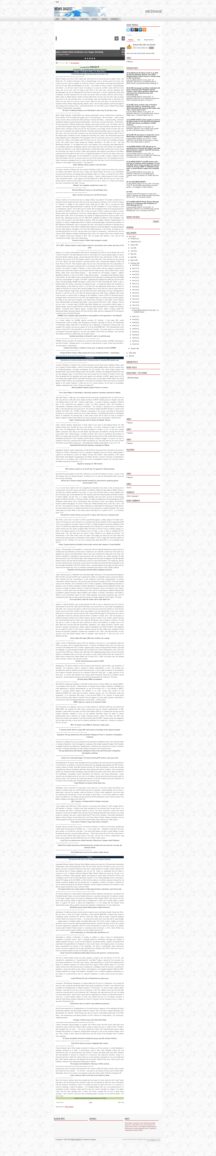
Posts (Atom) (69, 1107)
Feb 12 (134, 308)
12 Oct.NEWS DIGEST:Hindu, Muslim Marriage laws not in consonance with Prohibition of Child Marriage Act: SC (142, 203)
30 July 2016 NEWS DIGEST (136, 182)
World (73, 19)
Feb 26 (134, 271)
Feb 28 (134, 265)
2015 (130, 356)
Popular (130, 40)
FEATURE (95, 19)
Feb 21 (134, 284)
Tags (138, 40)
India (65, 19)
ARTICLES (104, 19)
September (134, 242)
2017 (130, 236)
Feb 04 (134, 335)
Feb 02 (134, 341)
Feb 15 (134, 299)
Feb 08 (134, 322)
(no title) (129, 192)
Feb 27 (134, 268)
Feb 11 (134, 316)
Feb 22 (134, 281)
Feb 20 (134, 287)
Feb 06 (134, 329)
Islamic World (84, 19)
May (132, 254)
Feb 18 (134, 293)
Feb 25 (134, 274)
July (132, 248)
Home (57, 2)
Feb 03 (134, 338)
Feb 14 (134, 302)
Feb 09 (134, 319)
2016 (130, 353)
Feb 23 (134, 277)
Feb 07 (134, 325)
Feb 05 (134, 332)
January (133, 348)
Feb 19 (134, 290)
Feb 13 (134, 305)
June (132, 251)
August (132, 245)
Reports (130, 61)
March (133, 260)
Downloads (115, 19)
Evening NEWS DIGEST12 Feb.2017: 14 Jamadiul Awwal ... (145, 311)
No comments (75, 63)
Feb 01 (134, 344)
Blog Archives (148, 40)
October (133, 239)
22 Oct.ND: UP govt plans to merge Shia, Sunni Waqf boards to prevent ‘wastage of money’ (142, 135)
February (133, 263)
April (131, 257)
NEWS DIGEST (64, 8)
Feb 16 (134, 296)
